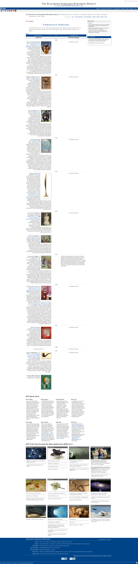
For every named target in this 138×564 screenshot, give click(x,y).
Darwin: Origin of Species (54, 460)
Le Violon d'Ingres (33, 213)
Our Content (46, 541)
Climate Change (30, 505)
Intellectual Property (63, 553)
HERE (98, 32)
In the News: (35, 545)
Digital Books (70, 543)
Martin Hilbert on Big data (54, 522)
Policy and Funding (55, 545)
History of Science (69, 551)
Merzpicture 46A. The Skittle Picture (33, 78)
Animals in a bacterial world (54, 498)
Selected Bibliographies (45, 547)
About (98, 8)
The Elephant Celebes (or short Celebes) (34, 112)
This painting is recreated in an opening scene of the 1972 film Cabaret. (39, 304)
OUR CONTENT (79, 17)
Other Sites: (35, 551)
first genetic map (47, 435)
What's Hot (133, 8)
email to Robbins (60, 438)
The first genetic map (53, 466)
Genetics (41, 551)
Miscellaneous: (35, 549)
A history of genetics (53, 469)
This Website (53, 541)
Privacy (49, 553)
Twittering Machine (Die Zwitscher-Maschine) (34, 141)
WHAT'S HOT (104, 17)
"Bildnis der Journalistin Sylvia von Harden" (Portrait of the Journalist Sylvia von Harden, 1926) (33, 289)
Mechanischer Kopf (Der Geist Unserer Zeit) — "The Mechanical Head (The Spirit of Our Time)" (33, 44)
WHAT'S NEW (96, 17)
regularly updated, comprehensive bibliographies (76, 438)
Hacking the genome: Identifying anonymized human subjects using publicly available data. (56, 526)
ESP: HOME (3, 562)
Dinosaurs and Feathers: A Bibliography (79, 497)
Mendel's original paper (47, 434)
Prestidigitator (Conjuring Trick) (33, 329)
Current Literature (44, 545)
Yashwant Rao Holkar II (32, 192)
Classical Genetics (107, 8)
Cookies (54, 553)
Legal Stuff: (35, 553)
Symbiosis (50, 479)
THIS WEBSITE (88, 17)
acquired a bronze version (33, 195)
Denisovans (72, 522)
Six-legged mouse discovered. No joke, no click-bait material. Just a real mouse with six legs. (100, 520)
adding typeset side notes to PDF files (78, 426)
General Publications (45, 549)
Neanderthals (73, 519)
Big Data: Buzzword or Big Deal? (55, 519)
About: (37, 541)
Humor (53, 549)
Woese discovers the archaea (33, 493)
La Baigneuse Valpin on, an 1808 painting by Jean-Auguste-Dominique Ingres (33, 217)
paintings (42, 232)
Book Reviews (56, 547)
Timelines (117, 8)
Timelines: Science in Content (58, 543)
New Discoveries (65, 545)
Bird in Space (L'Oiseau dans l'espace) (34, 175)
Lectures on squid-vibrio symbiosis (56, 493)
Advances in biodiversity (32, 495)
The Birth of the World (33, 257)
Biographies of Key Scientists (82, 543)
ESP (73, 17)
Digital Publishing (50, 551)
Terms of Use (43, 553)
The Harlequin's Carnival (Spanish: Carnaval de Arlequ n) (33, 237)
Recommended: (34, 547)
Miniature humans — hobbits (76, 524)
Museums (89, 551)
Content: (36, 543)
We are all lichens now (53, 495)
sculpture (49, 232)
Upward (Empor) (31, 376)
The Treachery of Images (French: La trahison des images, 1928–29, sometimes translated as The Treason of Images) (33, 355)
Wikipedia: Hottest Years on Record (34, 519)
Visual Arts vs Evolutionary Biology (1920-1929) (22, 562)
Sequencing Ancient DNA (75, 499)
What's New (125, 8)
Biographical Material (81, 551)
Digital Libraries (59, 551)
